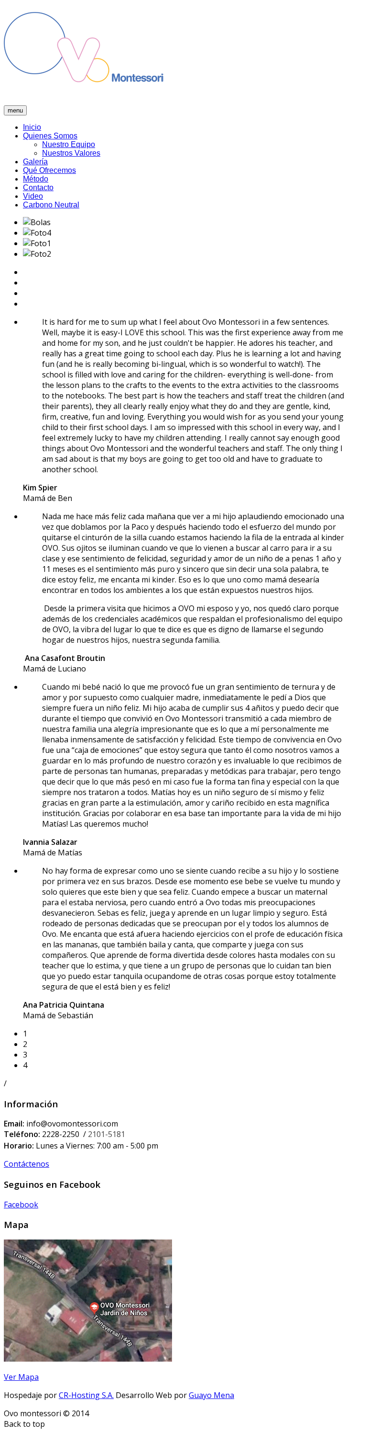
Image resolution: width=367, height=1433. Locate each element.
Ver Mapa (21, 1377)
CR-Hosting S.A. (86, 1395)
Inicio (32, 127)
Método (35, 179)
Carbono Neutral (51, 205)
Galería (35, 162)
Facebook (21, 1204)
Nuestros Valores (71, 153)
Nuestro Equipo (68, 144)
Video (33, 196)
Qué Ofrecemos (49, 170)
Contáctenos (26, 1164)
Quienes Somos (50, 136)
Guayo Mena (211, 1395)
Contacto (38, 187)
